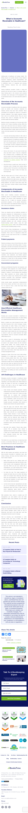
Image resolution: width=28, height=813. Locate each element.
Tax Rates (13, 755)
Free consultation (8, 586)
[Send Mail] (9, 634)
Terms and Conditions (7, 778)
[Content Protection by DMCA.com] (14, 781)
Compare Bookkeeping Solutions (14, 762)
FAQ (8, 755)
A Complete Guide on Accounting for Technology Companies (11, 561)
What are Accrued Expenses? (6, 651)
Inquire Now (19, 2)
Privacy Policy (19, 778)
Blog (8, 758)
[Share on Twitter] (6, 634)
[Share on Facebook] (3, 634)
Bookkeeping (13, 758)
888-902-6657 (5, 803)
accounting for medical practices (12, 159)
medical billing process (6, 224)
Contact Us (3, 755)
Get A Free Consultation (14, 698)
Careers (20, 758)
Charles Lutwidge (16, 642)
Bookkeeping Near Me (22, 755)
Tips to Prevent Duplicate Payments (8, 660)
